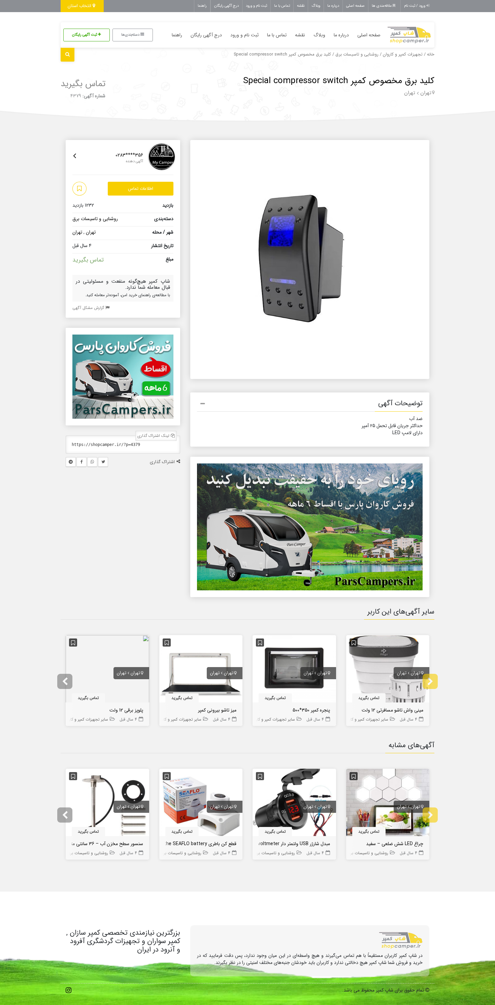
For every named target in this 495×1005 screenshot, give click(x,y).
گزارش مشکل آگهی (88, 308)
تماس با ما (282, 6)
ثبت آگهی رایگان (85, 35)
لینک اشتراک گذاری (154, 435)
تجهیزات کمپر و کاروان (403, 54)
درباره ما (333, 6)
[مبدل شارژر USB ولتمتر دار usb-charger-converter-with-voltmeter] (294, 803)
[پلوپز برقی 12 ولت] (107, 670)
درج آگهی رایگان (226, 6)
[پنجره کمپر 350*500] (294, 670)
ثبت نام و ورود (256, 6)
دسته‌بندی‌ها (130, 35)
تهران (425, 93)
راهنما (202, 6)
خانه (430, 54)
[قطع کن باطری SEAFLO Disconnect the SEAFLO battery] (201, 803)
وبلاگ (315, 6)
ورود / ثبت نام (415, 6)
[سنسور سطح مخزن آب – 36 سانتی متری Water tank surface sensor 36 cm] (107, 803)
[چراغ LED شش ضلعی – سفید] (388, 803)
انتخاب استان (80, 5)
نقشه (300, 6)
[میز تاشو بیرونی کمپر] (201, 670)
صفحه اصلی (355, 6)
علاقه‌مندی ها (382, 6)
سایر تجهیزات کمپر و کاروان (365, 719)
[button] (309, 404)
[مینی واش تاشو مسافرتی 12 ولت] (388, 670)
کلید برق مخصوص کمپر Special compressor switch (338, 81)
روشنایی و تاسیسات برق (356, 54)
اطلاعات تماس (140, 188)
